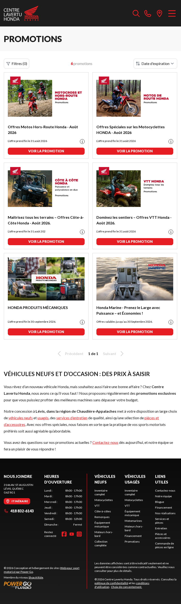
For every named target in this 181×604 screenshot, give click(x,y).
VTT (97, 505)
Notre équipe (163, 496)
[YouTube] (71, 534)
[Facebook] (64, 534)
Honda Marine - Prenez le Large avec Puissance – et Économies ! (128, 310)
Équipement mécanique (102, 524)
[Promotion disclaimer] (82, 141)
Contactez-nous (105, 442)
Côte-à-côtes (103, 511)
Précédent (74, 353)
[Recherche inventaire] (136, 13)
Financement (133, 536)
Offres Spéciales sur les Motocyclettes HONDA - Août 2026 (130, 129)
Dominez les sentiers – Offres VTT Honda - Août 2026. (134, 220)
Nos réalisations (165, 513)
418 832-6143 (22, 511)
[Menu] (172, 13)
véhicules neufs (20, 418)
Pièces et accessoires (162, 536)
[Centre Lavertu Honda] (21, 13)
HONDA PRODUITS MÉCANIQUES (38, 307)
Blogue (159, 502)
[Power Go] (45, 585)
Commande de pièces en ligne (164, 545)
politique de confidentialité (111, 583)
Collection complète (101, 543)
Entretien (161, 528)
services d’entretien (71, 418)
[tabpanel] (63, 508)
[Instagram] (79, 534)
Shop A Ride (36, 577)
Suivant (109, 353)
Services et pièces (162, 520)
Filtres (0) (19, 63)
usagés (43, 418)
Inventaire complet (101, 492)
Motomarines (133, 521)
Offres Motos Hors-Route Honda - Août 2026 (43, 129)
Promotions (132, 541)
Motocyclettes (104, 500)
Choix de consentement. (126, 587)
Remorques (102, 517)
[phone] (147, 13)
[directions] (159, 13)
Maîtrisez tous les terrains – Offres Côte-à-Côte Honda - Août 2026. (46, 220)
